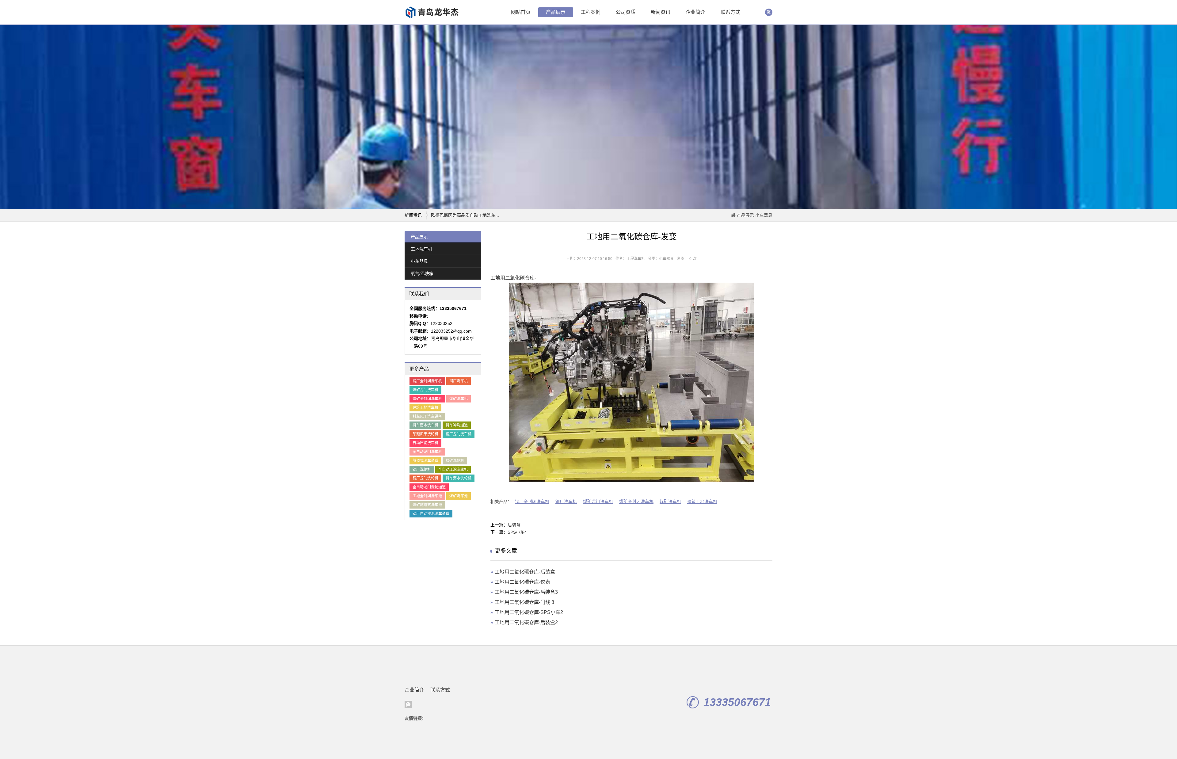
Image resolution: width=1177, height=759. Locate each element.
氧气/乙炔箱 (422, 273)
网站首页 (521, 12)
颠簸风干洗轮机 (425, 434)
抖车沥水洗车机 (425, 425)
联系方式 (730, 12)
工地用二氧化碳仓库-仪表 (522, 582)
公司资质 (625, 12)
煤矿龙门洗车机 (425, 390)
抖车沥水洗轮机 (458, 478)
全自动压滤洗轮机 (453, 469)
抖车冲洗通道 (457, 425)
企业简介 (695, 12)
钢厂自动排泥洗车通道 (431, 514)
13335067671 (737, 702)
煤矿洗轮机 (455, 461)
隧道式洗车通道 (425, 461)
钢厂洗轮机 (422, 469)
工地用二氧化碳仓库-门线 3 (524, 602)
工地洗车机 (421, 248)
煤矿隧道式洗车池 (427, 505)
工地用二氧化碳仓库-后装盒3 (526, 592)
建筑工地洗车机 (425, 408)
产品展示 (556, 12)
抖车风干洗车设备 (427, 416)
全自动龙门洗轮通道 (429, 487)
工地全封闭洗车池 (427, 496)
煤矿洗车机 (458, 399)
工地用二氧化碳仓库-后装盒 (525, 571)
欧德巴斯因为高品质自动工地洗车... (465, 211)
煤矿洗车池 (458, 496)
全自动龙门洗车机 (427, 452)
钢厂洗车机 (458, 381)
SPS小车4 (517, 532)
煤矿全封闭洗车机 (427, 399)
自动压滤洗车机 (425, 443)
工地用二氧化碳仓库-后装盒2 (526, 622)
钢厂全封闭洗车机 (427, 381)
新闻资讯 (660, 12)
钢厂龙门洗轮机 (425, 478)
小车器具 (763, 215)
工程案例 (590, 12)
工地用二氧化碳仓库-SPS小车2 (529, 612)
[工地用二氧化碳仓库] (434, 12)
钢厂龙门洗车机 (458, 434)
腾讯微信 (408, 704)
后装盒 (514, 524)
